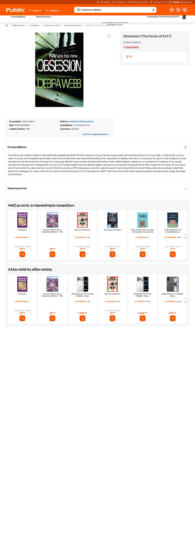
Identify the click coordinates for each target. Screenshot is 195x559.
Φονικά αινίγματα (82, 230)
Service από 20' (159, 2)
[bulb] (46, 10)
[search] (78, 10)
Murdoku (22, 230)
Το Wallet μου (121, 2)
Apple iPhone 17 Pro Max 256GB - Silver (82, 295)
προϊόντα (37, 11)
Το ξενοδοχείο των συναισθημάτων (172, 231)
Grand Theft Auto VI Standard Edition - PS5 (52, 231)
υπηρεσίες (54, 11)
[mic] (153, 9)
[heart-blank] (171, 9)
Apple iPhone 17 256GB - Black (173, 295)
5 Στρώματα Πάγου (112, 230)
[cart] (184, 9)
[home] (15, 10)
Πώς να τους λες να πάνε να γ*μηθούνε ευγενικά (142, 231)
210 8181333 (105, 2)
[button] (182, 2)
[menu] (30, 10)
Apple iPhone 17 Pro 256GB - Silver (143, 295)
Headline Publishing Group (81, 121)
